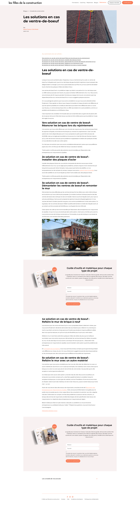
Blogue (96, 2)
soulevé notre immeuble (86, 170)
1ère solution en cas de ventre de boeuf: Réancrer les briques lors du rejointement (66, 58)
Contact (63, 499)
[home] (26, 2)
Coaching (82, 2)
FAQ (68, 499)
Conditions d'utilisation (77, 499)
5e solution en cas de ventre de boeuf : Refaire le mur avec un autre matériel (64, 65)
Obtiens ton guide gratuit (73, 304)
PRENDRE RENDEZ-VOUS (49, 411)
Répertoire (90, 2)
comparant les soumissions (52, 348)
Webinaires (102, 2)
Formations (75, 2)
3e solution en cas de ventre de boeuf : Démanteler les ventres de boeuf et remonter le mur (69, 61)
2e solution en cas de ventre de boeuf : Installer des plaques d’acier (61, 60)
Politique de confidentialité (91, 499)
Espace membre (114, 2)
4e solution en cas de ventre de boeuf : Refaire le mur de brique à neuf (62, 63)
